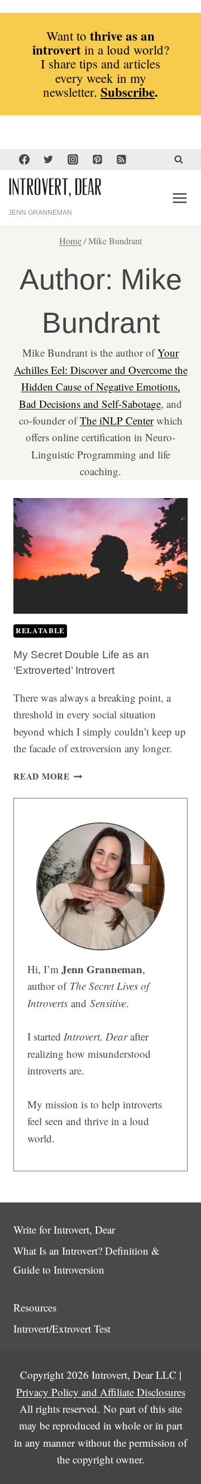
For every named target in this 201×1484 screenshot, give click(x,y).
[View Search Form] (179, 160)
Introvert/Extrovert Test (62, 1328)
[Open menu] (179, 197)
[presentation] (100, 556)
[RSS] (121, 159)
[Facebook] (24, 159)
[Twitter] (48, 159)
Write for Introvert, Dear (64, 1229)
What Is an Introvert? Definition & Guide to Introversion (86, 1260)
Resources (34, 1307)
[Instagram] (72, 159)
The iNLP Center (117, 420)
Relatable (40, 630)
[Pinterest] (97, 159)
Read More (48, 776)
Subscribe (127, 91)
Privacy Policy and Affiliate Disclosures (100, 1392)
